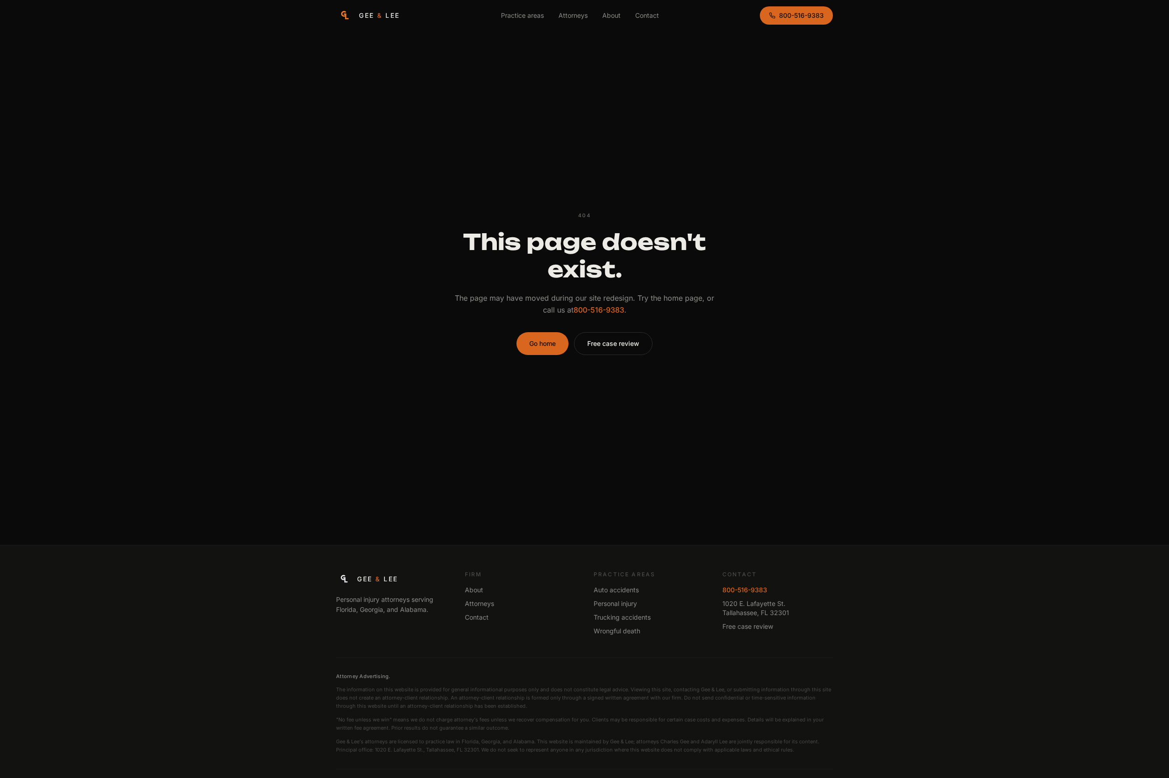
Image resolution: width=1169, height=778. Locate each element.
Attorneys (573, 15)
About (611, 15)
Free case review (613, 343)
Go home (542, 343)
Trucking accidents (622, 617)
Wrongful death (617, 631)
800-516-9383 (801, 15)
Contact (647, 15)
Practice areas (522, 15)
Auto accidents (616, 590)
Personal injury (615, 603)
